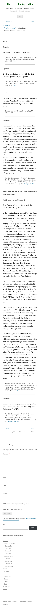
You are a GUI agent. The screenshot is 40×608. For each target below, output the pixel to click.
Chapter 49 (8, 546)
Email (5, 485)
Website (5, 493)
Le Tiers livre (6, 586)
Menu (20, 16)
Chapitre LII (8, 563)
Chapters (5, 541)
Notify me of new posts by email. (13, 509)
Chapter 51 (8, 551)
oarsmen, (6, 25)
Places (5, 581)
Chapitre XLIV (9, 566)
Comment (6, 454)
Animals (6, 571)
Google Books (29, 184)
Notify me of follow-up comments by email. (16, 504)
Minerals (6, 574)
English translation (9, 543)
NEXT (32, 21)
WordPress (5, 604)
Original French (9, 28)
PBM (14, 61)
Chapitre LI (8, 561)
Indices (5, 568)
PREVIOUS (9, 21)
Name (5, 477)
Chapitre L (8, 558)
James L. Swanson (12, 601)
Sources (5, 589)
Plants (5, 584)
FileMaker (29, 601)
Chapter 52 (8, 553)
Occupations (7, 576)
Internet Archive (22, 391)
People (6, 579)
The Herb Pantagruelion (20, 4)
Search (4, 524)
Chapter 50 (8, 548)
